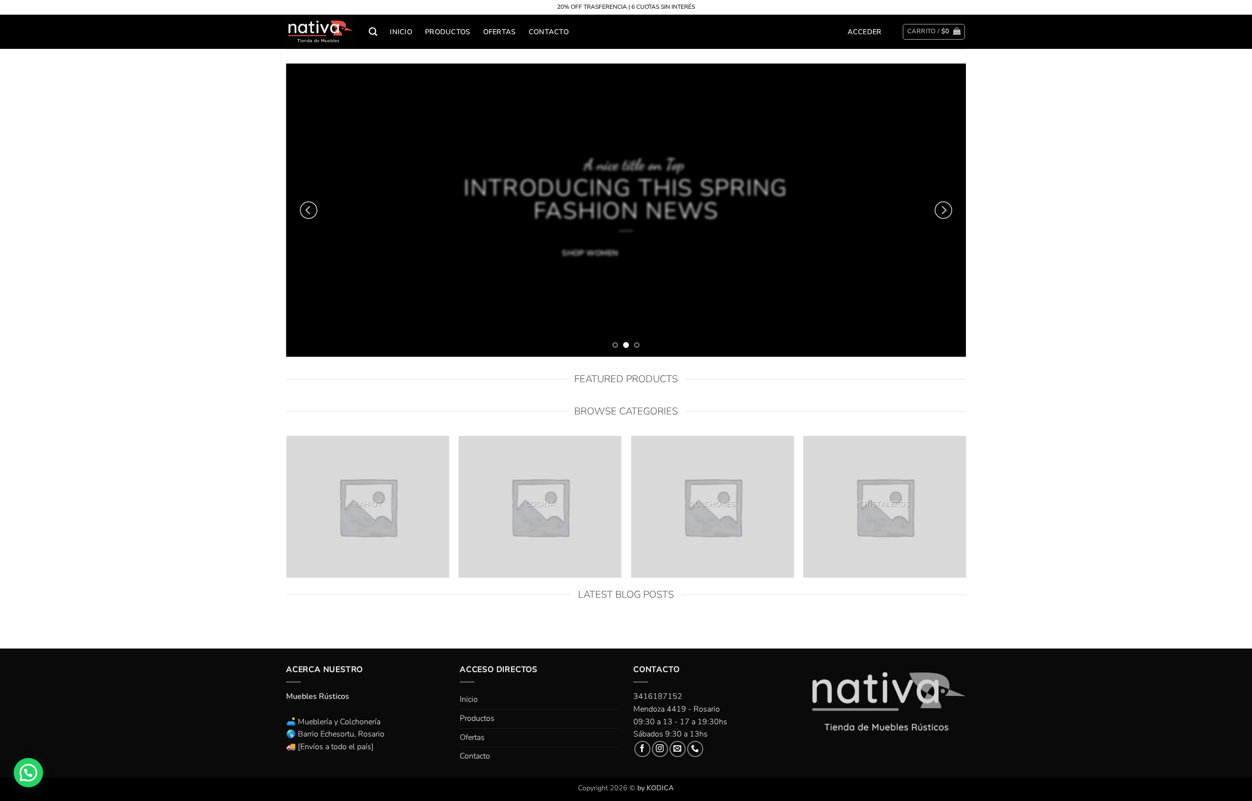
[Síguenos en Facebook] (642, 749)
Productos (447, 32)
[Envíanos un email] (678, 749)
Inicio (401, 32)
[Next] (943, 210)
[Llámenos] (695, 749)
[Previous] (308, 210)
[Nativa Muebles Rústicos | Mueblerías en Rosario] (320, 31)
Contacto (549, 32)
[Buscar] (373, 32)
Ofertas (499, 32)
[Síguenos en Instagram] (660, 749)
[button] (865, 32)
